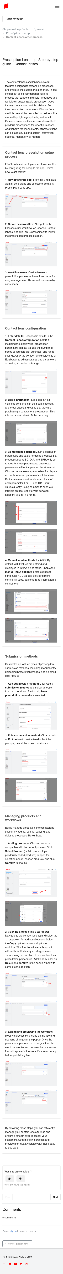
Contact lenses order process (24, 37)
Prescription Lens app (18, 33)
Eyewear (39, 29)
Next (55, 1197)
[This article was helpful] (9, 1178)
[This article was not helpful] (20, 1178)
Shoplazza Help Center (15, 29)
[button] (57, 6)
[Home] (6, 6)
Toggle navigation (14, 18)
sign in (13, 1231)
